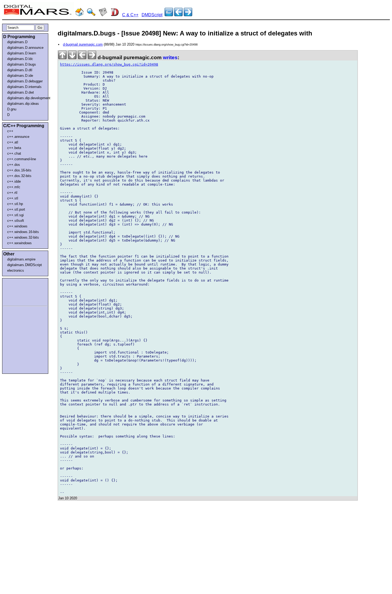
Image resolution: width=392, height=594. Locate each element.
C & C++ (130, 15)
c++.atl (12, 142)
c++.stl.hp (15, 204)
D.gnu (11, 109)
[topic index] (169, 15)
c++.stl (12, 198)
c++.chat (14, 153)
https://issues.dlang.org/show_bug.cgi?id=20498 (109, 64)
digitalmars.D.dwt (20, 92)
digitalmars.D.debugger (25, 81)
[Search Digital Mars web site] (91, 15)
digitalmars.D (17, 42)
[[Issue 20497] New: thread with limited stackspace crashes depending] (188, 15)
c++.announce (18, 137)
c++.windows (17, 226)
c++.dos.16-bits (19, 170)
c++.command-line (21, 159)
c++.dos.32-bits (19, 176)
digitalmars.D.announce (25, 48)
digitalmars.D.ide (20, 76)
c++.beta (14, 148)
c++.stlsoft (15, 221)
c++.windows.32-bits (23, 237)
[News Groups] (103, 15)
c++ (10, 131)
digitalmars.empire (21, 259)
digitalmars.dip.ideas (23, 104)
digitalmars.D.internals (24, 87)
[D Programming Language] (114, 15)
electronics (15, 270)
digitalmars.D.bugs (21, 64)
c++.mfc (13, 187)
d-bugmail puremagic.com (83, 44)
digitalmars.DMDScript (24, 265)
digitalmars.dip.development (26, 98)
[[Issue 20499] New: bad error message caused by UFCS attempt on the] (178, 15)
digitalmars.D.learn (21, 53)
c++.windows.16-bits (23, 232)
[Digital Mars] (79, 15)
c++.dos (13, 165)
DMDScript (152, 15)
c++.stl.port (16, 209)
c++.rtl (12, 193)
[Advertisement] (19, 291)
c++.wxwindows (19, 243)
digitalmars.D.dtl (19, 70)
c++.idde (14, 181)
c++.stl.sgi (15, 215)
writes (170, 57)
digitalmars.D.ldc (20, 59)
